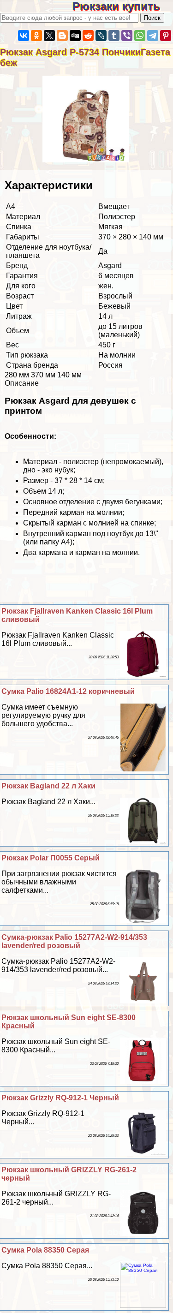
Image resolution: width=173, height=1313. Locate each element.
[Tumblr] (113, 35)
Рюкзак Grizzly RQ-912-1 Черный (60, 1098)
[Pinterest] (165, 35)
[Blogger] (62, 35)
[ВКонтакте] (23, 35)
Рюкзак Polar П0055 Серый (50, 858)
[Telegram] (152, 35)
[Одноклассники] (36, 35)
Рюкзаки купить (122, 6)
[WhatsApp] (139, 35)
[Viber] (126, 35)
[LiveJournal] (101, 35)
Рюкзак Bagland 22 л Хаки (48, 786)
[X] (49, 35)
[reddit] (88, 35)
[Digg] (75, 35)
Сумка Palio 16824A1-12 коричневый (68, 691)
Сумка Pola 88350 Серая (45, 1250)
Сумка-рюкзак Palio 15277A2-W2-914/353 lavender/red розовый (74, 941)
